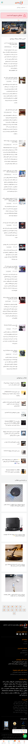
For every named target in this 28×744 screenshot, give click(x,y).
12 (4, 610)
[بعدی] (14, 613)
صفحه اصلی (24, 20)
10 (12, 610)
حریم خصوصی (24, 650)
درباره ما (25, 641)
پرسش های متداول (23, 652)
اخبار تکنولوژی (8, 354)
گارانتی (26, 654)
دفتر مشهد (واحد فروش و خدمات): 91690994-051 (18, 674)
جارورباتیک (9, 328)
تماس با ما (25, 643)
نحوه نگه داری (8, 301)
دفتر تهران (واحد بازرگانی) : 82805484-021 (20, 672)
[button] (25, 736)
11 (8, 610)
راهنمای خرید (9, 81)
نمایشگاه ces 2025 (8, 46)
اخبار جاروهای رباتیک (7, 112)
